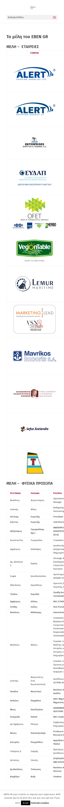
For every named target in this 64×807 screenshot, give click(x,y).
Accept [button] (25, 803)
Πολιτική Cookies (40, 802)
